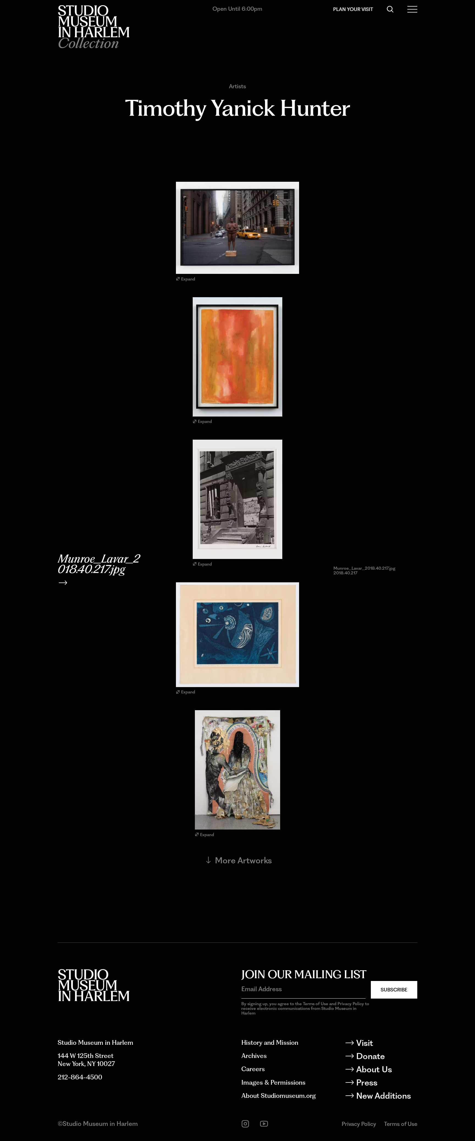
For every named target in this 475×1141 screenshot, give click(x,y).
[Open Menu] (412, 9)
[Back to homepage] (93, 21)
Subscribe (394, 990)
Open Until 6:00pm (237, 8)
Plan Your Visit (353, 9)
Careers (253, 1069)
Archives (254, 1056)
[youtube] (264, 1124)
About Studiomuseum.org (278, 1095)
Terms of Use (400, 1123)
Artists (237, 86)
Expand (188, 279)
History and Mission (269, 1042)
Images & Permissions (273, 1082)
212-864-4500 (80, 1077)
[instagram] (245, 1124)
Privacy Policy (359, 1123)
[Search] (390, 9)
